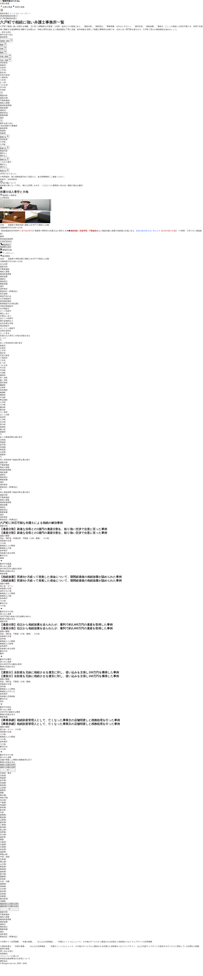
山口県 (3, 864)
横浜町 (3, 407)
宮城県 (3, 447)
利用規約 (5, 177)
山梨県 (3, 820)
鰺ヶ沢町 (4, 380)
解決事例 (6, 256)
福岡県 (3, 884)
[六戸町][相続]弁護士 (8, 18)
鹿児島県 (4, 899)
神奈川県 (4, 798)
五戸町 (3, 422)
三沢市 (3, 80)
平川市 (3, 87)
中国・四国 (4, 56)
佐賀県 (3, 894)
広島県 (3, 859)
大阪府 (3, 842)
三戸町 (3, 420)
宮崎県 (3, 896)
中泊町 (3, 397)
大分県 (3, 889)
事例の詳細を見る (7, 571)
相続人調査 (4, 103)
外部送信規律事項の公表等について (15, 959)
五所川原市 (4, 75)
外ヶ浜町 (4, 378)
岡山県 (3, 862)
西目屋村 (4, 383)
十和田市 (4, 78)
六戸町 (3, 405)
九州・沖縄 (4, 60)
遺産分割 (4, 98)
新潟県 (3, 827)
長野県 (3, 832)
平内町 (3, 90)
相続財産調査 (5, 105)
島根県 (3, 869)
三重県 (3, 825)
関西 (1, 52)
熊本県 (3, 891)
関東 (1, 45)
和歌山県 (4, 854)
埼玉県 (3, 800)
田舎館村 (4, 390)
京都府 (3, 844)
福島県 (3, 455)
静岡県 (3, 815)
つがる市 (4, 85)
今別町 (3, 373)
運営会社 (4, 961)
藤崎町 (3, 385)
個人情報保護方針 (18, 177)
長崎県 (3, 886)
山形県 (3, 452)
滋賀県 (3, 852)
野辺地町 (4, 400)
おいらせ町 (4, 415)
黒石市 (3, 73)
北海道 (3, 440)
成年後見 (4, 485)
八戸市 (3, 70)
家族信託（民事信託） (9, 487)
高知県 (3, 879)
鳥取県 (3, 867)
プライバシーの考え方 (9, 956)
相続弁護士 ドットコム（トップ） (14, 13)
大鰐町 (3, 388)
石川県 (3, 835)
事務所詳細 (7, 250)
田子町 (3, 424)
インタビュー (8, 253)
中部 (1, 49)
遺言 (2, 118)
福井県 (3, 837)
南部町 (3, 427)
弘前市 (3, 68)
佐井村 (3, 417)
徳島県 (3, 872)
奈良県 (3, 849)
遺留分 (3, 110)
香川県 (3, 874)
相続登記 (4, 113)
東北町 (3, 410)
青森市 (3, 65)
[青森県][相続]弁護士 (8, 16)
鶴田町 (3, 395)
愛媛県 (3, 877)
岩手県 (3, 445)
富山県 (3, 830)
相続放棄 (4, 108)
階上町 (3, 429)
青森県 (5, 195)
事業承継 (4, 115)
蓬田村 (3, 375)
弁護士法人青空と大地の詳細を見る (15, 336)
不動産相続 (4, 100)
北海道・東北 (4, 41)
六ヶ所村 (4, 412)
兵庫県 (3, 847)
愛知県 (3, 817)
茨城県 (3, 805)
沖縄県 (3, 901)
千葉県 (3, 803)
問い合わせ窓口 (6, 951)
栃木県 (3, 810)
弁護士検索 (7, 7)
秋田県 (3, 450)
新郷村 (3, 432)
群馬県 (3, 808)
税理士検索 (19, 7)
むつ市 (3, 82)
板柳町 (3, 392)
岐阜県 (3, 822)
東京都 (3, 795)
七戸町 (3, 402)
